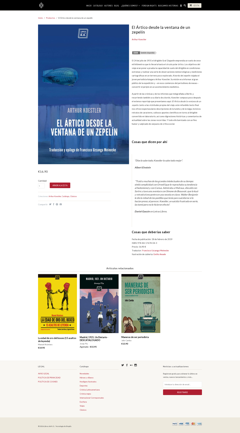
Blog (116, 5)
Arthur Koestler (55, 196)
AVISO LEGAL (43, 373)
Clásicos (73, 196)
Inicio (89, 5)
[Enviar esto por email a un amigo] (60, 204)
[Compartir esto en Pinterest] (56, 204)
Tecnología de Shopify (63, 426)
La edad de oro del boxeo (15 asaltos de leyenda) (57, 339)
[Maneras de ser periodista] (140, 305)
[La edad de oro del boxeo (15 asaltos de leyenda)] (57, 305)
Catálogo (98, 5)
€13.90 (124, 343)
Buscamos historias (168, 5)
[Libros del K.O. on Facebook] (127, 365)
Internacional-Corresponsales (92, 398)
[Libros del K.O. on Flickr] (131, 365)
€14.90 (41, 347)
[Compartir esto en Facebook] (53, 204)
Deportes (84, 386)
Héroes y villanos (86, 378)
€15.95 (88, 346)
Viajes (82, 406)
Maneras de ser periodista (135, 337)
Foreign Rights (149, 5)
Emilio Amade (159, 254)
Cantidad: (42, 180)
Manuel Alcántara (45, 344)
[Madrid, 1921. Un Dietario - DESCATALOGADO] (99, 305)
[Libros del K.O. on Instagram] (135, 365)
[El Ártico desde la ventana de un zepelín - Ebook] (144, 53)
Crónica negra (85, 394)
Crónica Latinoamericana (90, 390)
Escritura (83, 402)
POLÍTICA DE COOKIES (48, 382)
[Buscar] (185, 6)
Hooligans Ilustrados (88, 382)
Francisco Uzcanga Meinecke (155, 250)
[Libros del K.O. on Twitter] (122, 365)
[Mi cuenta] (181, 6)
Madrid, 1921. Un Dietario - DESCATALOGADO (94, 339)
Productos (50, 18)
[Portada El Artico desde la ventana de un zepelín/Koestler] (83, 94)
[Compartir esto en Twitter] (49, 204)
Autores (108, 5)
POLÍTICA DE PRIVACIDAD (49, 378)
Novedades (84, 373)
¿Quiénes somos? (130, 5)
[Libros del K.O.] (57, 5)
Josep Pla (84, 344)
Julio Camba (126, 340)
